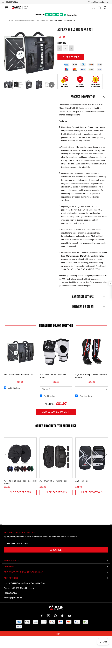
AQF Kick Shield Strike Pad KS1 (18, 374)
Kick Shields (42, 20)
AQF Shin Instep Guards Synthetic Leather (91, 376)
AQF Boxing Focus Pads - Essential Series (20, 482)
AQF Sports (16, 7)
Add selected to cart (56, 412)
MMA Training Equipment (25, 20)
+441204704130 (10, 593)
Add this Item (14, 388)
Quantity (61, 43)
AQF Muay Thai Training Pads (53, 481)
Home (11, 20)
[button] (8, 84)
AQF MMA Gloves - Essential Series (53, 376)
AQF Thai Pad (82, 481)
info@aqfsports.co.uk (13, 598)
